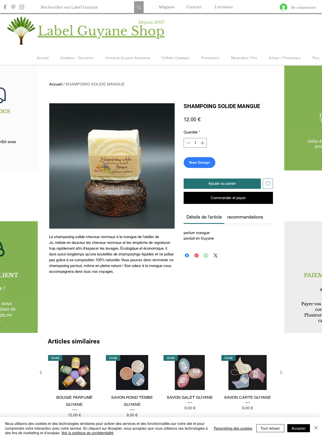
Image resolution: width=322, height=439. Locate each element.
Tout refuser (270, 428)
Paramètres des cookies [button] (233, 428)
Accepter (299, 428)
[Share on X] (216, 255)
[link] (204, 217)
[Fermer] (316, 428)
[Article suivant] (281, 372)
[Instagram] (21, 7)
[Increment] (202, 143)
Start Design (199, 162)
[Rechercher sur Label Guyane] (139, 7)
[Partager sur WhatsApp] (206, 255)
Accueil (55, 84)
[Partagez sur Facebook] (187, 255)
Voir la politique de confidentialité (87, 432)
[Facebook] (5, 7)
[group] (161, 387)
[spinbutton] (195, 143)
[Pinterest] (13, 7)
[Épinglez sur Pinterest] (196, 255)
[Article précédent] (41, 372)
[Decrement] (187, 143)
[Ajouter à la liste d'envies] (268, 184)
